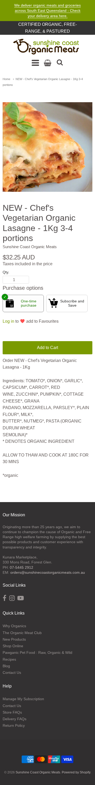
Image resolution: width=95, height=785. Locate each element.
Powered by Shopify (76, 772)
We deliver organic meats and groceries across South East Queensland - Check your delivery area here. (47, 10)
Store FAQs (12, 712)
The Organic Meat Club (22, 633)
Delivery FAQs (14, 719)
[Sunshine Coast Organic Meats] (46, 47)
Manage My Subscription (23, 699)
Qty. (6, 272)
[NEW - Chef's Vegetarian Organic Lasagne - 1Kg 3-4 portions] (47, 147)
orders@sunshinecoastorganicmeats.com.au (47, 572)
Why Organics (14, 626)
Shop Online (13, 646)
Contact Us (12, 672)
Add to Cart (47, 347)
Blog (6, 666)
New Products (14, 639)
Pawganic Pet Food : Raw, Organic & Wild (37, 652)
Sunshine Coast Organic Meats (30, 246)
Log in (8, 321)
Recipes (9, 659)
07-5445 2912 (21, 567)
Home (6, 79)
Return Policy (14, 725)
